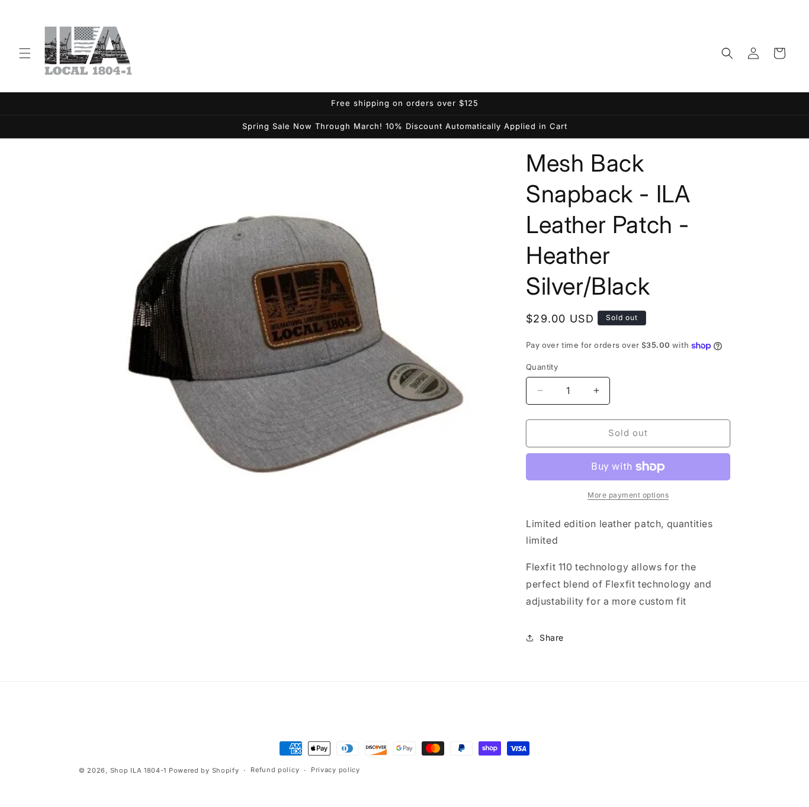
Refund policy (275, 770)
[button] (25, 53)
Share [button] (552, 637)
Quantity (542, 367)
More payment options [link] (628, 494)
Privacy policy (335, 770)
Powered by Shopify (204, 770)
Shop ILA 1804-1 (138, 770)
